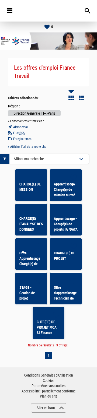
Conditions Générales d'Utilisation (48, 375)
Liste (81, 97)
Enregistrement (23, 139)
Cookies (48, 380)
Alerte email (21, 127)
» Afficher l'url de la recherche (27, 147)
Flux (19, 133)
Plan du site (48, 396)
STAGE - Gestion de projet (27, 292)
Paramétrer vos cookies (48, 386)
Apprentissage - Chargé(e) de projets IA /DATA (66, 223)
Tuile (71, 97)
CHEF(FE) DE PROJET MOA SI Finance (47, 327)
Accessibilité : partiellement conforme (48, 391)
